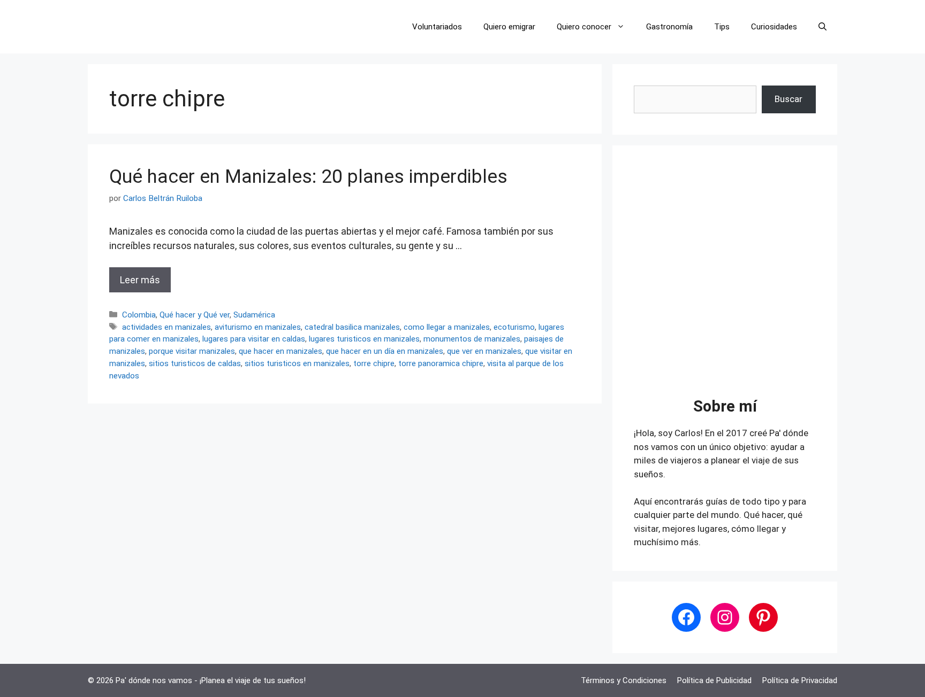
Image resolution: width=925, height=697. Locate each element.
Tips (722, 27)
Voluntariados (437, 27)
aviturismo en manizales (258, 327)
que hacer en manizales (280, 351)
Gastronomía (669, 27)
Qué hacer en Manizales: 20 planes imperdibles (308, 177)
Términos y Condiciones (623, 680)
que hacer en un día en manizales (384, 351)
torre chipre (374, 363)
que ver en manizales (484, 351)
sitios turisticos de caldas (195, 363)
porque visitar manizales (192, 351)
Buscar (788, 99)
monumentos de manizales (471, 339)
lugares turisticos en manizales (364, 339)
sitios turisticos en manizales (297, 363)
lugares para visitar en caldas (253, 339)
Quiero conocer (584, 27)
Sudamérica (254, 315)
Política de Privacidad (799, 680)
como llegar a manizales (447, 327)
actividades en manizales (166, 327)
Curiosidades (774, 27)
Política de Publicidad (714, 680)
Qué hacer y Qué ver (195, 315)
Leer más (140, 279)
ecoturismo (514, 327)
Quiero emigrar (509, 27)
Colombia (139, 315)
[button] (822, 27)
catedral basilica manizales (352, 327)
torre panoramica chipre (440, 363)
